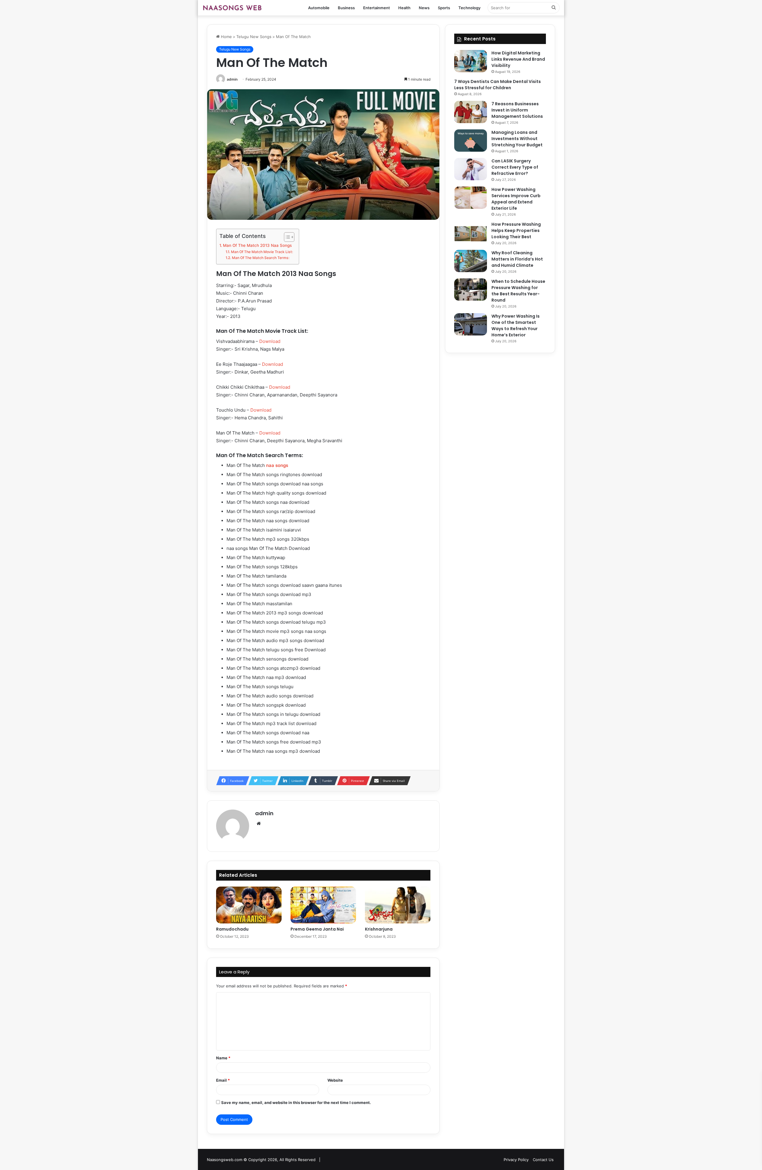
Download (269, 341)
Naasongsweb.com (224, 1159)
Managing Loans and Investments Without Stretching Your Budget (517, 138)
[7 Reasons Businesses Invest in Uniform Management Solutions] (470, 112)
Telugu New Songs (253, 36)
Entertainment (376, 7)
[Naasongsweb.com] (232, 7)
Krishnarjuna (379, 929)
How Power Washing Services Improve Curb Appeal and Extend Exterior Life (516, 198)
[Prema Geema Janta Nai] (323, 905)
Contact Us (543, 1159)
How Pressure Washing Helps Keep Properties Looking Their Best (516, 230)
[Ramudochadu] (249, 905)
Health (404, 7)
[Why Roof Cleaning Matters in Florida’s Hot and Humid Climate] (470, 261)
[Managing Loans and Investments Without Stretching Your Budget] (470, 140)
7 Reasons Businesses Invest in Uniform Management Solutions (517, 110)
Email (223, 1080)
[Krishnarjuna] (397, 905)
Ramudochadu (232, 929)
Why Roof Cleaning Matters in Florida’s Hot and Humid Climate (517, 259)
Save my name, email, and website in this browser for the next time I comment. (296, 1102)
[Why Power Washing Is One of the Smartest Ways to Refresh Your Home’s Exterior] (470, 324)
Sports (444, 7)
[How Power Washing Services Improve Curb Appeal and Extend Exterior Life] (470, 197)
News (424, 7)
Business (346, 7)
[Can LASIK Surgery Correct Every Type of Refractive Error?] (470, 169)
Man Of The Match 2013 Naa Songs (257, 245)
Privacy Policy (516, 1159)
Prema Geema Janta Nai (317, 929)
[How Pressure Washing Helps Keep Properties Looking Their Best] (470, 232)
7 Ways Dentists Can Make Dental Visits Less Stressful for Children (497, 85)
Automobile (319, 7)
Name (223, 1057)
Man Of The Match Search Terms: (260, 257)
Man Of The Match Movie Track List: (262, 252)
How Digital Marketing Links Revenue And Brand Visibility (518, 59)
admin (232, 79)
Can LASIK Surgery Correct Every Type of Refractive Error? (514, 167)
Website (335, 1080)
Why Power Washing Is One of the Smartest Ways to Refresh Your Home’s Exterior (515, 325)
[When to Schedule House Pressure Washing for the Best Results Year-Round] (470, 289)
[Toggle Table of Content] (286, 237)
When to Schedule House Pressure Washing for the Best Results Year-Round (518, 290)
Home (226, 36)
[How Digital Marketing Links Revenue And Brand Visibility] (470, 61)
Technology (469, 7)
